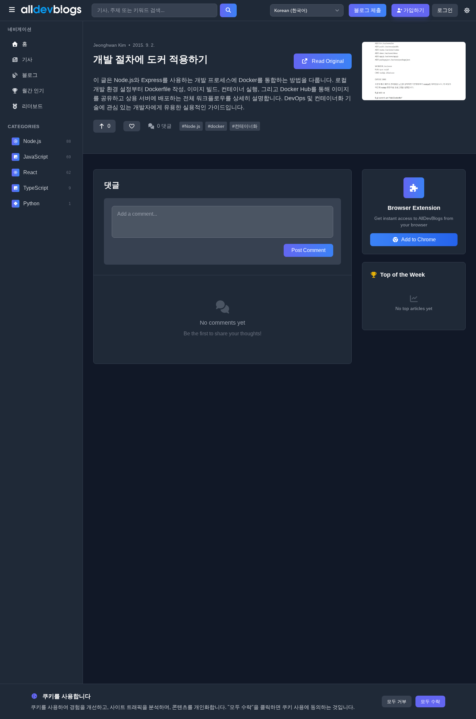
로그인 (445, 10)
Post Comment (308, 250)
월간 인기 (33, 90)
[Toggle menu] (12, 10)
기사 (27, 59)
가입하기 (413, 10)
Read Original (327, 61)
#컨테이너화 (244, 126)
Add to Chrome (418, 239)
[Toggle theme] (466, 10)
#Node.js (191, 126)
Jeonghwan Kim (109, 45)
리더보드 (32, 106)
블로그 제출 (367, 10)
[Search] (228, 10)
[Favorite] (131, 126)
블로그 (30, 75)
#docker (216, 126)
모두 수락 (430, 701)
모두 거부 (396, 701)
